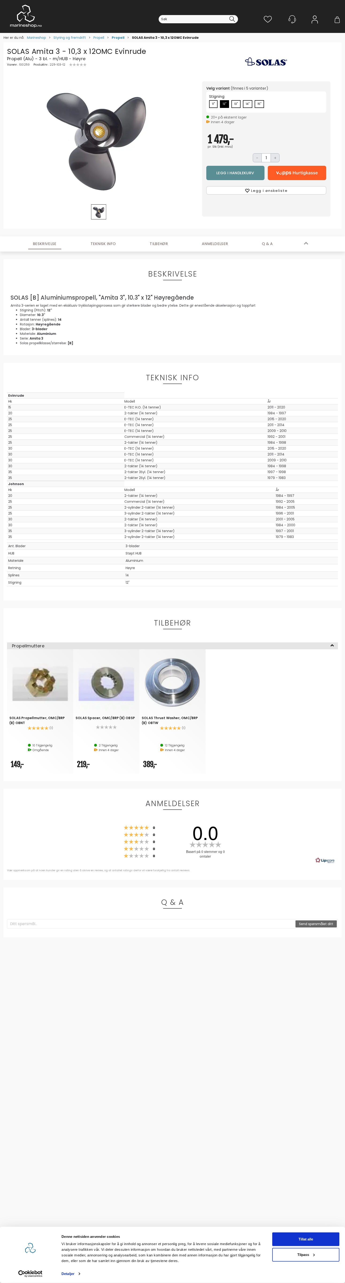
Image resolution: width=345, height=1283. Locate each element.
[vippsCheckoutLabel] (297, 173)
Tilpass (303, 1254)
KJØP (235, 173)
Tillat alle (306, 1239)
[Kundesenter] (292, 19)
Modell (129, 401)
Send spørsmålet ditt (316, 924)
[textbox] (151, 924)
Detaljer (67, 1274)
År (269, 401)
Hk (10, 401)
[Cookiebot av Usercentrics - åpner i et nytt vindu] (30, 1273)
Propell (98, 37)
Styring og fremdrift (70, 37)
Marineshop (36, 37)
